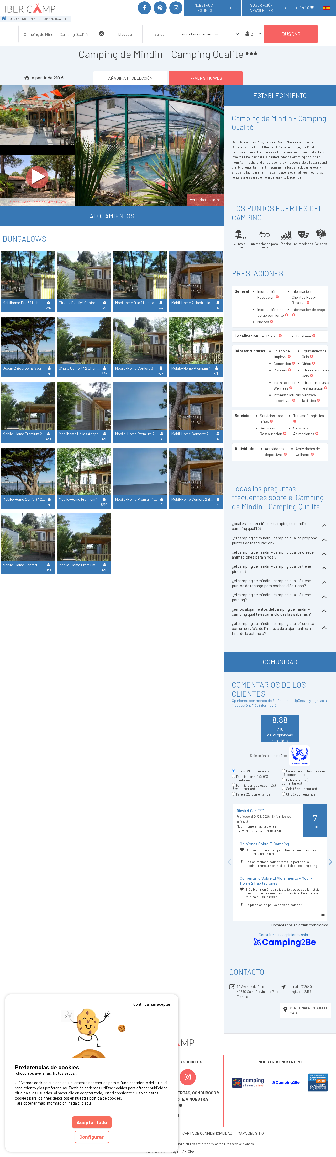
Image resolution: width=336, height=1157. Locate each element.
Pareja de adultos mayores (304, 773)
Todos (253, 771)
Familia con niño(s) (250, 778)
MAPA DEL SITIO (251, 1133)
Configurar (92, 1137)
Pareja (253, 794)
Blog (232, 8)
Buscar (291, 34)
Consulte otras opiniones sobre (285, 934)
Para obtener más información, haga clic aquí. (53, 1103)
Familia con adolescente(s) (254, 787)
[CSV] (248, 1083)
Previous (229, 862)
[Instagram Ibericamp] (188, 1077)
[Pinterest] (160, 7)
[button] (277, 297)
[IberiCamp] (30, 8)
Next (330, 862)
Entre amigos (295, 782)
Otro (301, 794)
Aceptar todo (92, 1122)
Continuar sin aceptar (151, 1004)
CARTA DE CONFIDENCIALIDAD (207, 1133)
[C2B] (286, 1082)
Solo (301, 789)
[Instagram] (175, 7)
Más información (265, 705)
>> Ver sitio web (206, 77)
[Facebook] (144, 7)
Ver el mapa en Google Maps (309, 1010)
